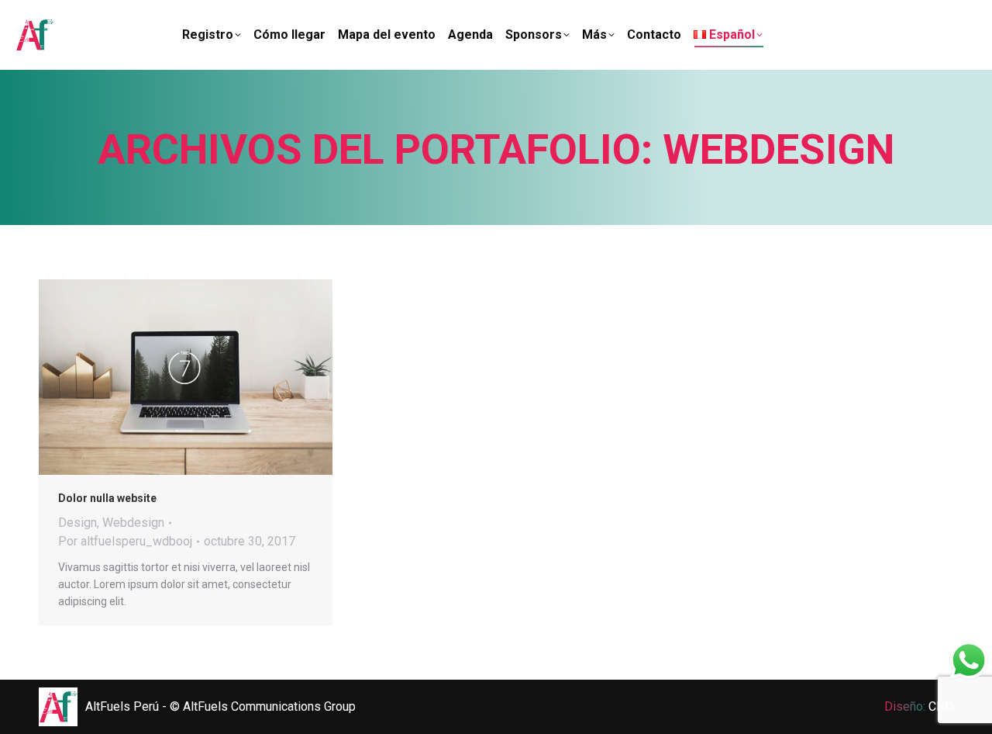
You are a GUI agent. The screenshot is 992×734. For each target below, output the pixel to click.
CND (940, 706)
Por (125, 541)
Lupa (186, 377)
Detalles (228, 377)
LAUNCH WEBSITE (144, 377)
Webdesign (133, 522)
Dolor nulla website (107, 498)
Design (77, 522)
